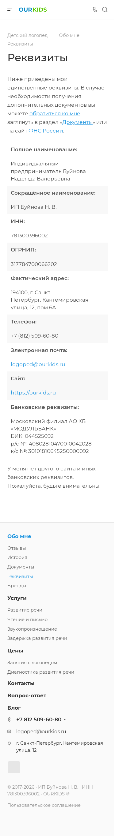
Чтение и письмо (27, 619)
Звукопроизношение (32, 629)
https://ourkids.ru (33, 393)
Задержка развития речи (37, 638)
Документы (77, 122)
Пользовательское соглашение (44, 805)
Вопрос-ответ (26, 695)
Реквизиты (20, 576)
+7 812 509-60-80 (38, 719)
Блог (14, 708)
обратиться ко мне (54, 113)
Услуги (17, 598)
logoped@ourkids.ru (38, 364)
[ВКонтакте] (14, 767)
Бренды (16, 585)
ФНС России (46, 131)
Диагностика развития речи (40, 672)
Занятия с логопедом (32, 662)
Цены (15, 651)
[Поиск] (105, 10)
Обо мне (19, 536)
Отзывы (16, 548)
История (17, 557)
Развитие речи (24, 610)
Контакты (21, 683)
